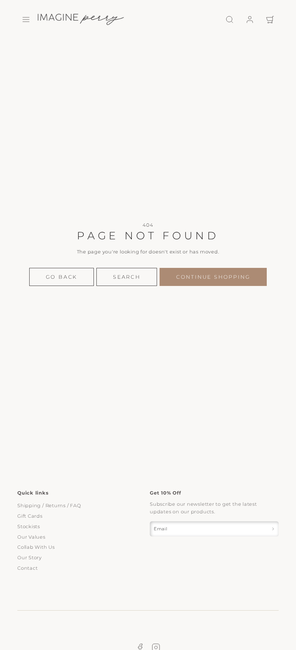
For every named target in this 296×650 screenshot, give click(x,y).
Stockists (28, 526)
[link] (249, 19)
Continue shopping (213, 277)
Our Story (29, 557)
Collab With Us (36, 547)
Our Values (31, 537)
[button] (26, 19)
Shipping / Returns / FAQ (49, 505)
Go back (62, 277)
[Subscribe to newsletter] (273, 528)
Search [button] (126, 277)
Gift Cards (30, 516)
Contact (27, 568)
